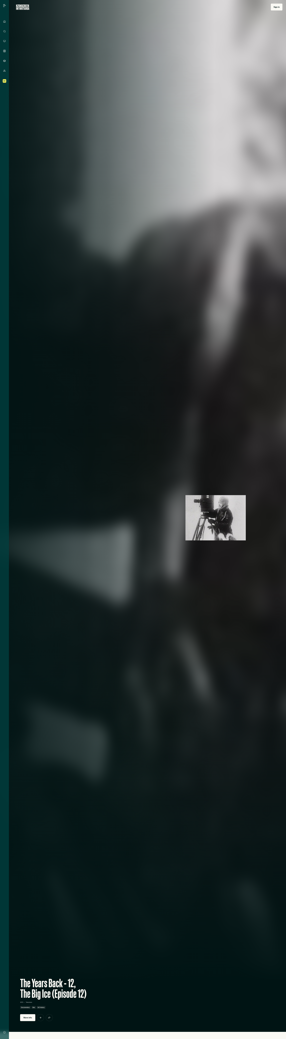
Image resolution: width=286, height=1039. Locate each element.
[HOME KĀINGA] (4, 21)
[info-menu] (4, 1032)
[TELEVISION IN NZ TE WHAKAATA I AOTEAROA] (4, 41)
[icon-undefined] (40, 1017)
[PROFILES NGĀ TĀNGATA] (4, 71)
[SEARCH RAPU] (4, 31)
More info (27, 1017)
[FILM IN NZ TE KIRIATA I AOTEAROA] (4, 51)
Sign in (277, 7)
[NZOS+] (4, 81)
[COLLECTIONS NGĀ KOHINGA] (4, 61)
